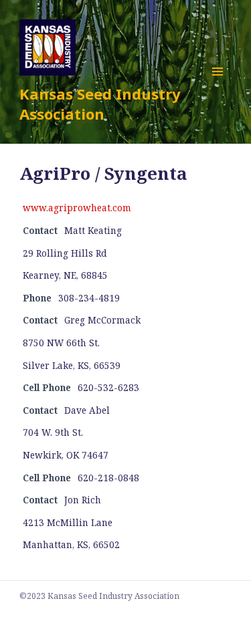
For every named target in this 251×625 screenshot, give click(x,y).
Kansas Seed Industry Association (100, 104)
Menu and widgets (218, 85)
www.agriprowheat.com (77, 208)
